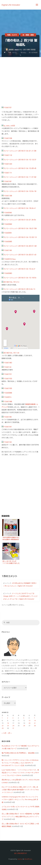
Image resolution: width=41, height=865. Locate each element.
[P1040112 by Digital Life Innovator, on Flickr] (7, 155)
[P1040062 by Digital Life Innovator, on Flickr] (7, 224)
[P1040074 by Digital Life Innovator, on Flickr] (6, 397)
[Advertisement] (20, 78)
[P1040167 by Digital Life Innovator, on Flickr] (7, 181)
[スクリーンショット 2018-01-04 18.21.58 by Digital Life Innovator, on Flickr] (19, 228)
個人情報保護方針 (20, 853)
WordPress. (28, 859)
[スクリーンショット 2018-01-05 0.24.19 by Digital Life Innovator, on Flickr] (18, 289)
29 (2, 728)
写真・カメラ (12, 35)
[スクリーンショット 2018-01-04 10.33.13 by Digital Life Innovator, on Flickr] (19, 237)
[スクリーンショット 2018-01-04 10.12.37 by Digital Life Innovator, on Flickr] (19, 159)
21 (35, 723)
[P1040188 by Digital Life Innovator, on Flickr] (7, 401)
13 (29, 721)
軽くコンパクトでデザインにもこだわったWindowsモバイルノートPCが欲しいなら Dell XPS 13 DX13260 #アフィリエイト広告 (20, 763)
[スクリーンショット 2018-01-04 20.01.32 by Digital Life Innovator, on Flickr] (19, 246)
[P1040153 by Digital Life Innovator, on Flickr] (7, 378)
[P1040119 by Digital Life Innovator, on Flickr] (7, 172)
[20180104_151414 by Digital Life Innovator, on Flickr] (10, 282)
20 (29, 723)
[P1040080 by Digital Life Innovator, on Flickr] (7, 273)
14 (35, 721)
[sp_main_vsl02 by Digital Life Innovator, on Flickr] (8, 125)
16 (8, 723)
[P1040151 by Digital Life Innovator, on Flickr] (7, 374)
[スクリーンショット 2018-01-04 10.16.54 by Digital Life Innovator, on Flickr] (19, 277)
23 (8, 726)
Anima (19, 859)
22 (2, 726)
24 (13, 726)
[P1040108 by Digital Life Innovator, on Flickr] (7, 138)
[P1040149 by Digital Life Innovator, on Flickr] (6, 367)
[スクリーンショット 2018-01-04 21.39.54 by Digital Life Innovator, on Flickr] (19, 219)
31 (13, 728)
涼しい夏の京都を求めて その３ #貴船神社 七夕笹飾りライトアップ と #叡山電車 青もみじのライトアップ (20, 816)
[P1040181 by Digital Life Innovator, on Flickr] (7, 426)
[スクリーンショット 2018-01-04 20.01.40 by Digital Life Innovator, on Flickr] (19, 254)
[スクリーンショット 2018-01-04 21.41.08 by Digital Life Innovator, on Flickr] (19, 151)
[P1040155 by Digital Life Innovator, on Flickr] (7, 388)
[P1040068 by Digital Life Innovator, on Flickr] (7, 393)
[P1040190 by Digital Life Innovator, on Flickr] (7, 442)
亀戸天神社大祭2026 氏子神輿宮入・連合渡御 (18, 753)
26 (24, 726)
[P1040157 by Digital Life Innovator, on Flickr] (7, 107)
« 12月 (4, 733)
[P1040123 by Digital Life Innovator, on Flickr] (7, 164)
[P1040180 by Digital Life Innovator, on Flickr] (7, 362)
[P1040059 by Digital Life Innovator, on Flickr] (7, 233)
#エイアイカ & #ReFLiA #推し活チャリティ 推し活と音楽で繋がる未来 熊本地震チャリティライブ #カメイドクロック (20, 789)
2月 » (10, 733)
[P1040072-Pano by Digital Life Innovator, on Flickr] (9, 259)
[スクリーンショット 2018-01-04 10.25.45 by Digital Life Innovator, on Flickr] (19, 168)
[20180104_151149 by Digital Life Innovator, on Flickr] (10, 353)
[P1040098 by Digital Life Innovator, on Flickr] (7, 212)
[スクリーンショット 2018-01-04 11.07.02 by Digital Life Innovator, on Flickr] (19, 177)
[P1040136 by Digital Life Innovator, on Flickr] (7, 195)
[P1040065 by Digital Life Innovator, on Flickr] (7, 241)
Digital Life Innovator (11, 5)
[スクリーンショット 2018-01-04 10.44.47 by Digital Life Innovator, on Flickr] (18, 269)
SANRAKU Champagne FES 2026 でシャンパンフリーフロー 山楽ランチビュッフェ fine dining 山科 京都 (20, 799)
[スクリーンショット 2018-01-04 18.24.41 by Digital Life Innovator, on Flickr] (19, 208)
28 (35, 726)
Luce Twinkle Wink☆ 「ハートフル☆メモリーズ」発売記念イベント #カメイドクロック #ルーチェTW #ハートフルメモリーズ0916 (20, 772)
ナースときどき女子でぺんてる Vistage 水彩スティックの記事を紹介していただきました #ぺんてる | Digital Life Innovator (20, 596)
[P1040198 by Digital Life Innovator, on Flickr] (7, 250)
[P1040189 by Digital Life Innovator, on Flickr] (7, 417)
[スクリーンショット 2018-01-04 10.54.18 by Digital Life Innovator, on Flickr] (19, 191)
